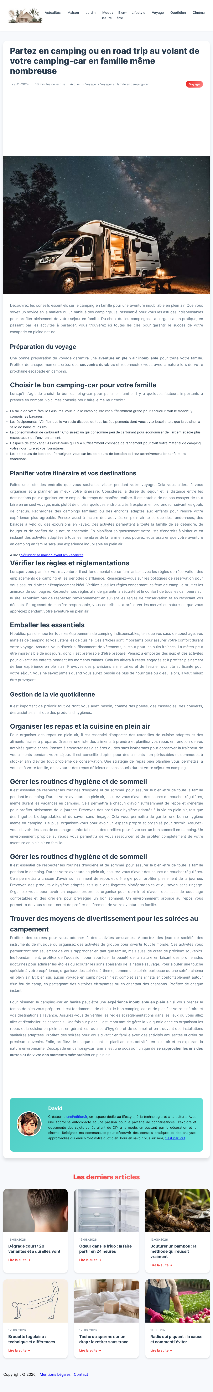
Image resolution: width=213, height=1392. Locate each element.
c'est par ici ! (175, 1138)
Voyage (158, 12)
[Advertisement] (106, 122)
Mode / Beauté (107, 15)
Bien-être (122, 15)
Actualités (53, 12)
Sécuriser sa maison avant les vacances (51, 555)
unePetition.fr (76, 1117)
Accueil (75, 84)
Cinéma (199, 12)
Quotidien (178, 12)
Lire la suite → (19, 1260)
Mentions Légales (55, 1374)
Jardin (91, 12)
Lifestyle (138, 12)
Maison (73, 12)
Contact (81, 1374)
